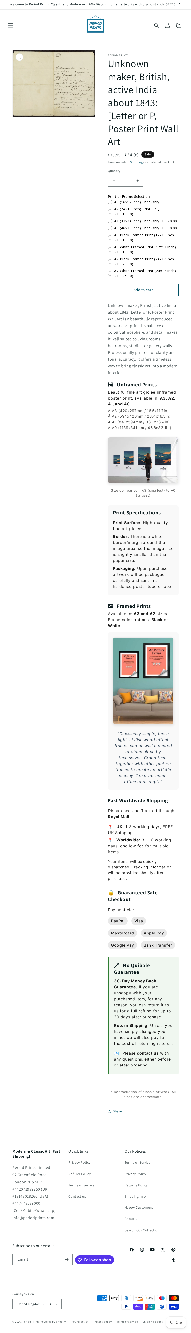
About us (132, 1218)
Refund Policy (79, 1174)
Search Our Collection (142, 1230)
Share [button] (117, 1111)
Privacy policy (103, 1321)
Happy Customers (139, 1207)
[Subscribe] (66, 1259)
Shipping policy (153, 1321)
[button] (10, 25)
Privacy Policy (79, 1162)
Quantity (114, 171)
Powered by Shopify (53, 1321)
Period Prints (31, 1321)
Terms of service (127, 1321)
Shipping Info (135, 1196)
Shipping (136, 162)
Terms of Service (81, 1185)
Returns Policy (136, 1185)
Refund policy (80, 1321)
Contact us (77, 1196)
